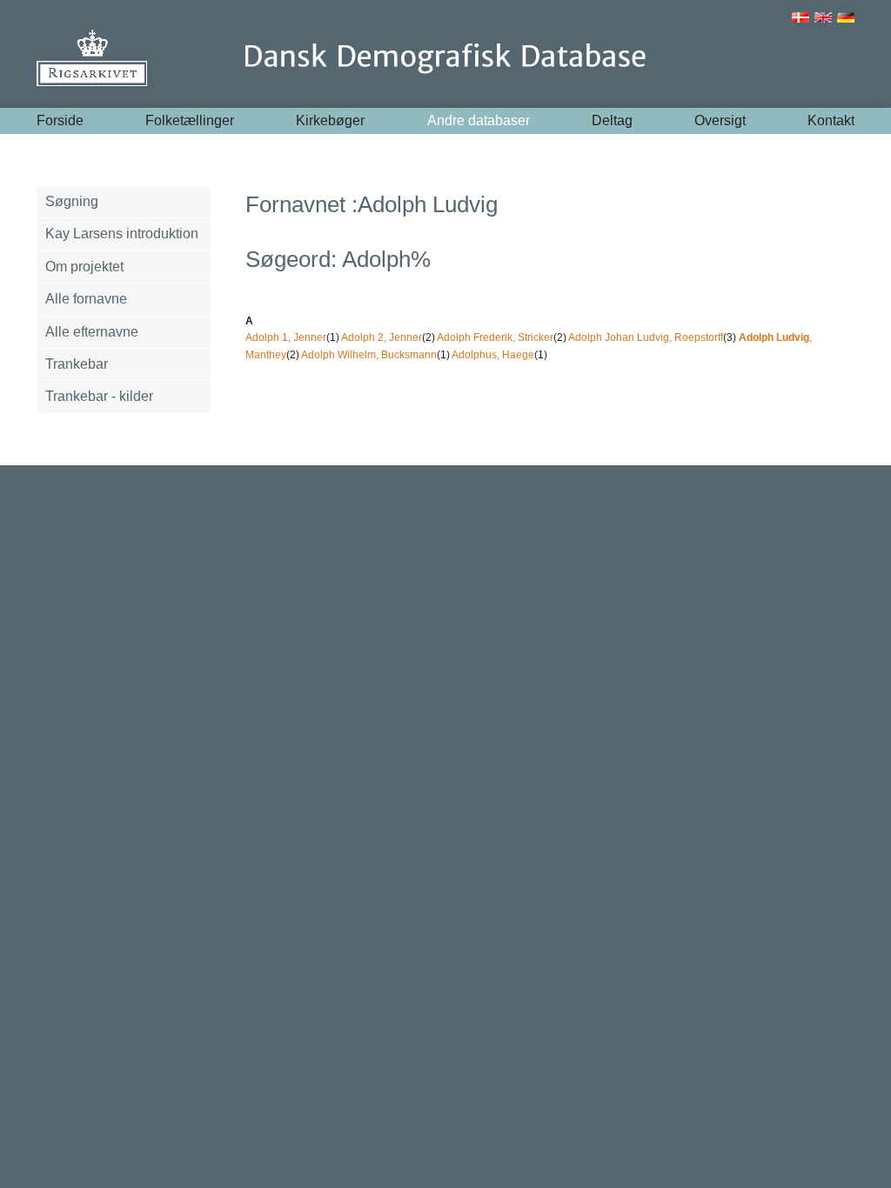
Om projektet (84, 266)
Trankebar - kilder (99, 396)
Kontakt (830, 120)
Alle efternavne (91, 331)
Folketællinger (189, 120)
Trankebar (76, 364)
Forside (60, 120)
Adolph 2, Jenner (381, 337)
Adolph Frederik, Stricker (495, 337)
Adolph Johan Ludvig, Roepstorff (645, 337)
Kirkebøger (330, 120)
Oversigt (720, 120)
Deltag (612, 120)
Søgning (71, 201)
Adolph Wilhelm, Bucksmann (369, 355)
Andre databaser (478, 120)
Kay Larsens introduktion (121, 233)
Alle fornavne (86, 298)
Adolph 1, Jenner (285, 337)
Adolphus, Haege (493, 355)
